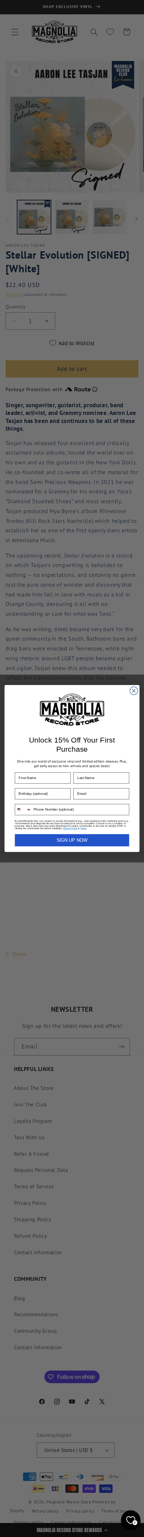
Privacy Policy (70, 828)
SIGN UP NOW (72, 840)
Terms (83, 828)
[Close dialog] (134, 691)
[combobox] (23, 809)
